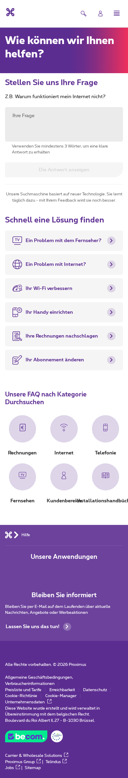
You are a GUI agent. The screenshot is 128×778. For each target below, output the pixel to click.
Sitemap (33, 768)
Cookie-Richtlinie (21, 696)
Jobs (9, 768)
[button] (117, 13)
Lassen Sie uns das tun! (33, 626)
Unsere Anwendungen (64, 557)
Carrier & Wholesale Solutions (33, 756)
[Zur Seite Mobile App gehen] (45, 571)
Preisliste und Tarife (23, 690)
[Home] (8, 535)
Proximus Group (20, 762)
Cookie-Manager (61, 696)
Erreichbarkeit (62, 690)
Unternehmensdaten (25, 702)
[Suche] (83, 13)
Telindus (53, 762)
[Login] (100, 13)
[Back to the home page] (9, 12)
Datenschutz (95, 690)
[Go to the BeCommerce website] (34, 738)
